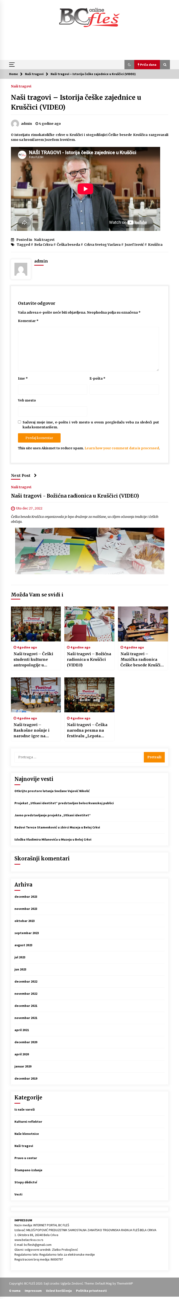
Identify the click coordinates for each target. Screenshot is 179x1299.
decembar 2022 (25, 981)
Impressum (33, 1291)
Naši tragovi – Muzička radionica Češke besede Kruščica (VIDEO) (142, 659)
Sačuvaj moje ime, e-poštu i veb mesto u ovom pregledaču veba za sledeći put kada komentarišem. (91, 424)
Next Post (21, 475)
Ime (23, 378)
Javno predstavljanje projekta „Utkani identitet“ (52, 815)
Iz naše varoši (24, 1109)
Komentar (28, 321)
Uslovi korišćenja (59, 1291)
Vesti (18, 1194)
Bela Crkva (43, 244)
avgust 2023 (23, 945)
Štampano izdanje (28, 1170)
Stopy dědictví (25, 1182)
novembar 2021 (25, 1018)
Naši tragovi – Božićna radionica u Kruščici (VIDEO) (89, 659)
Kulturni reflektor (28, 1121)
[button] (129, 64)
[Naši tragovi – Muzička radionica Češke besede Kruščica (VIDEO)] (143, 623)
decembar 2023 (25, 896)
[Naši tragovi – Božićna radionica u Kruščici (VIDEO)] (89, 623)
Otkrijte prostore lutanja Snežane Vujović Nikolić (52, 791)
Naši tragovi (21, 86)
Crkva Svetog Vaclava (102, 244)
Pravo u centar (25, 1158)
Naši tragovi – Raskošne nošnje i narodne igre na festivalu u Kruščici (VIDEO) (32, 730)
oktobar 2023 (24, 921)
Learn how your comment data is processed (122, 448)
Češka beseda (68, 244)
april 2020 (21, 1054)
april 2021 (21, 1030)
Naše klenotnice (26, 1134)
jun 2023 (20, 969)
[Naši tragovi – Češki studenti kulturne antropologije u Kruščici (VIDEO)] (36, 623)
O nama (15, 1291)
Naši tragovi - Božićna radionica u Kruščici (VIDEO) (75, 496)
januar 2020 (22, 1066)
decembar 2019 (25, 1078)
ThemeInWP (125, 1283)
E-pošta (97, 378)
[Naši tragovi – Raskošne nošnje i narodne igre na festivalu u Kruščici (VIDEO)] (36, 694)
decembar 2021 (25, 1006)
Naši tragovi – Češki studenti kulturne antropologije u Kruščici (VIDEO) (33, 659)
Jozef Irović (134, 244)
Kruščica (155, 244)
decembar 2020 (25, 1042)
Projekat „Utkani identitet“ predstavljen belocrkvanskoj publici (64, 803)
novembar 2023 (25, 909)
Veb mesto (27, 400)
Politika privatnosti (91, 1291)
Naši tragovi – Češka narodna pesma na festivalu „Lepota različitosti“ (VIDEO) (87, 730)
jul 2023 (19, 957)
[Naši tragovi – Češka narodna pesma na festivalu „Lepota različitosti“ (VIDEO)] (89, 694)
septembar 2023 (26, 933)
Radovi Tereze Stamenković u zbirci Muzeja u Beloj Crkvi (57, 827)
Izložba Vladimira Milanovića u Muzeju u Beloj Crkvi (52, 839)
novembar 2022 (25, 993)
